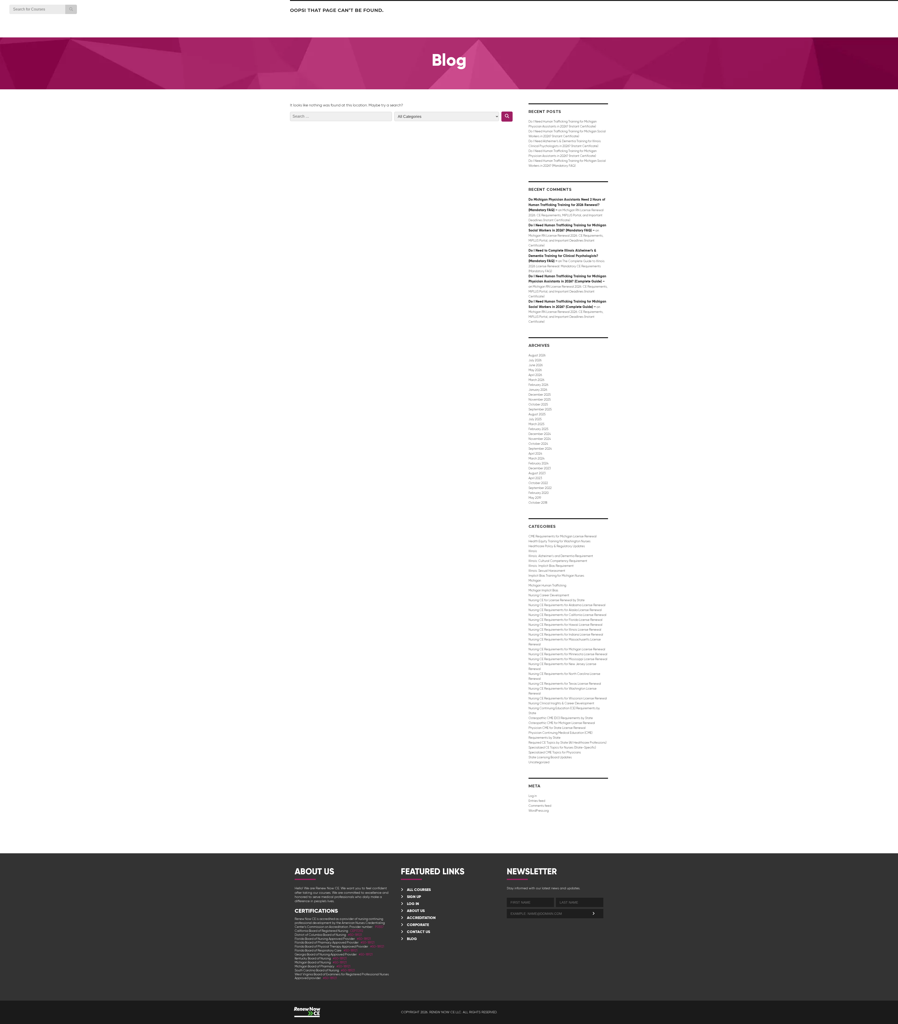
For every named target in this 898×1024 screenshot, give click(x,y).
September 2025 (540, 409)
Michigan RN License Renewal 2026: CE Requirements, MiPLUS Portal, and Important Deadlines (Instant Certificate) (566, 215)
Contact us (418, 931)
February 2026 (538, 385)
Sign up (413, 896)
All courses (418, 889)
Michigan (535, 580)
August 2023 (537, 473)
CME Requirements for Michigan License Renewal (563, 536)
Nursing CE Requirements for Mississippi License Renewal (568, 659)
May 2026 (535, 370)
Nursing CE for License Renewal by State (557, 600)
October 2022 (538, 483)
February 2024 (538, 463)
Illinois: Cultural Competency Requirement (558, 561)
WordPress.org (539, 810)
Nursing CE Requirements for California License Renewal (567, 615)
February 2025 (538, 429)
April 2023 (535, 478)
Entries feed (537, 801)
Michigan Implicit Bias (543, 590)
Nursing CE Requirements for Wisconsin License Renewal (568, 698)
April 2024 (535, 453)
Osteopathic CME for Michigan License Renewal (562, 723)
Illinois (533, 551)
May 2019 (535, 497)
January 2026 (538, 389)
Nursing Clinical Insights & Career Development (561, 703)
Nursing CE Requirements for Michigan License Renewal (567, 649)
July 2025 (535, 419)
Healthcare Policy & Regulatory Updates (557, 546)
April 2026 (535, 375)
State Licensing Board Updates (550, 757)
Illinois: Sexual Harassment (547, 570)
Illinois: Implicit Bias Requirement (551, 566)
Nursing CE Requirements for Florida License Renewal (565, 620)
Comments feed (540, 805)
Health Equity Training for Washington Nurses (559, 541)
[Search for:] (341, 116)
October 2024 (538, 443)
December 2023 (540, 468)
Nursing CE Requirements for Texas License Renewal (565, 683)
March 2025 (536, 424)
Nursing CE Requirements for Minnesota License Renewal (568, 654)
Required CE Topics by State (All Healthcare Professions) (567, 742)
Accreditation (421, 917)
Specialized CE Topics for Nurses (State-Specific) (562, 747)
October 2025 (538, 404)
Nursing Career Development (549, 595)
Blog (411, 938)
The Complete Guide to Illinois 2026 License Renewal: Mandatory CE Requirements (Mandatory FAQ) (567, 266)
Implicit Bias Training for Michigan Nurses (556, 575)
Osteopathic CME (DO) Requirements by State (561, 718)
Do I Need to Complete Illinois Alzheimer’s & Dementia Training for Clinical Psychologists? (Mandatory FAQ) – (563, 255)
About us (415, 910)
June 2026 (536, 365)
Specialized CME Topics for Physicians (555, 752)
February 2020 (539, 493)
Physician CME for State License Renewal (557, 728)
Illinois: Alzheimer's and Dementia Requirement (561, 556)
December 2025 (540, 394)
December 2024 (540, 434)
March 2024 (536, 458)
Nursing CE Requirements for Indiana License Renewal (566, 634)
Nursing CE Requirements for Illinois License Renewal (565, 629)
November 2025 (540, 399)
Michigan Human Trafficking (547, 585)
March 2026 (536, 380)
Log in (533, 796)
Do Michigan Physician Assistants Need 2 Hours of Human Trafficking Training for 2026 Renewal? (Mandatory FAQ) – (567, 204)
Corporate (417, 924)
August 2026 (537, 355)
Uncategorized (539, 762)
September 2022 (540, 488)
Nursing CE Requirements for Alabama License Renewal (567, 605)
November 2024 (540, 439)
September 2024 (540, 448)
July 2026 (535, 360)
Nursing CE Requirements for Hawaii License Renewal (565, 624)
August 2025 (537, 414)
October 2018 (538, 502)
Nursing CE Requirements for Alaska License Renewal (565, 610)
